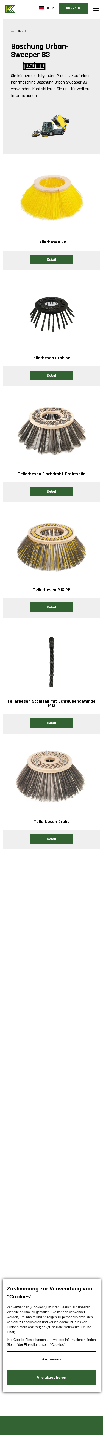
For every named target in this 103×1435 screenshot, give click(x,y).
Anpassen (51, 1359)
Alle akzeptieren (51, 1377)
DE (47, 8)
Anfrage (73, 8)
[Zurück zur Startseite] (10, 8)
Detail (51, 259)
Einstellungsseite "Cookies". (45, 1345)
